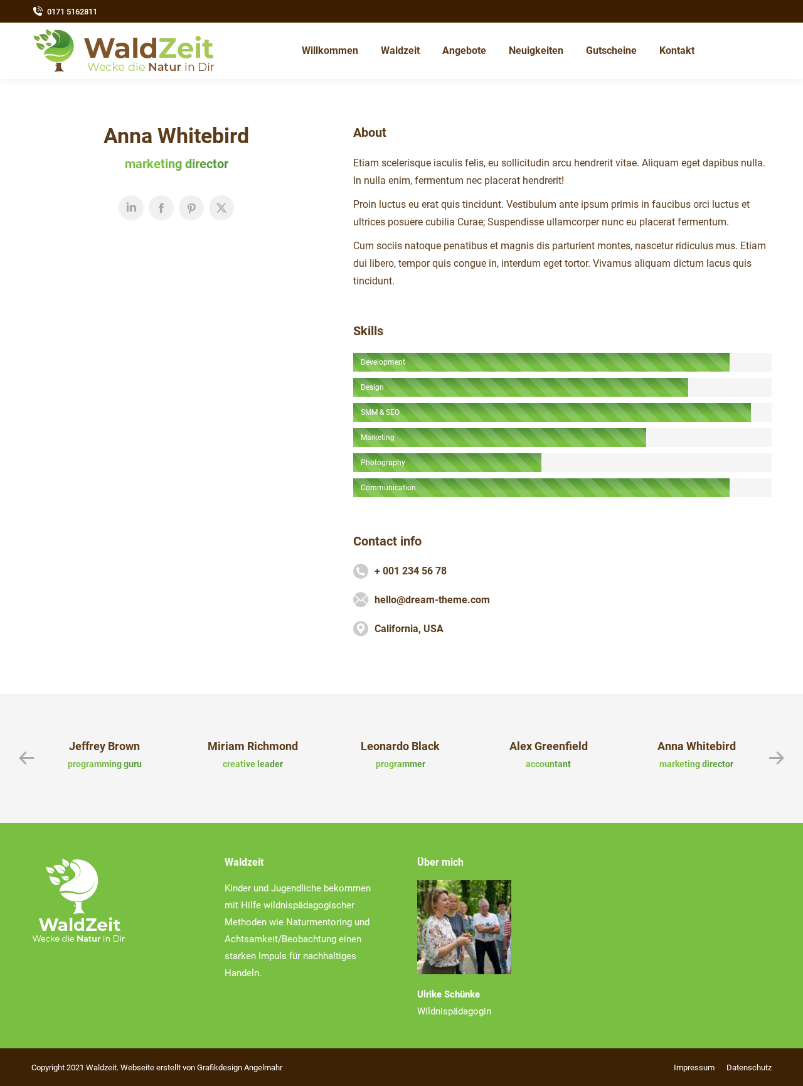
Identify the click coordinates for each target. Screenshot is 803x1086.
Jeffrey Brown (104, 746)
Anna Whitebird (696, 746)
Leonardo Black (400, 746)
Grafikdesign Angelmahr (239, 1067)
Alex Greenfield (548, 746)
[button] (26, 758)
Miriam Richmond (253, 746)
